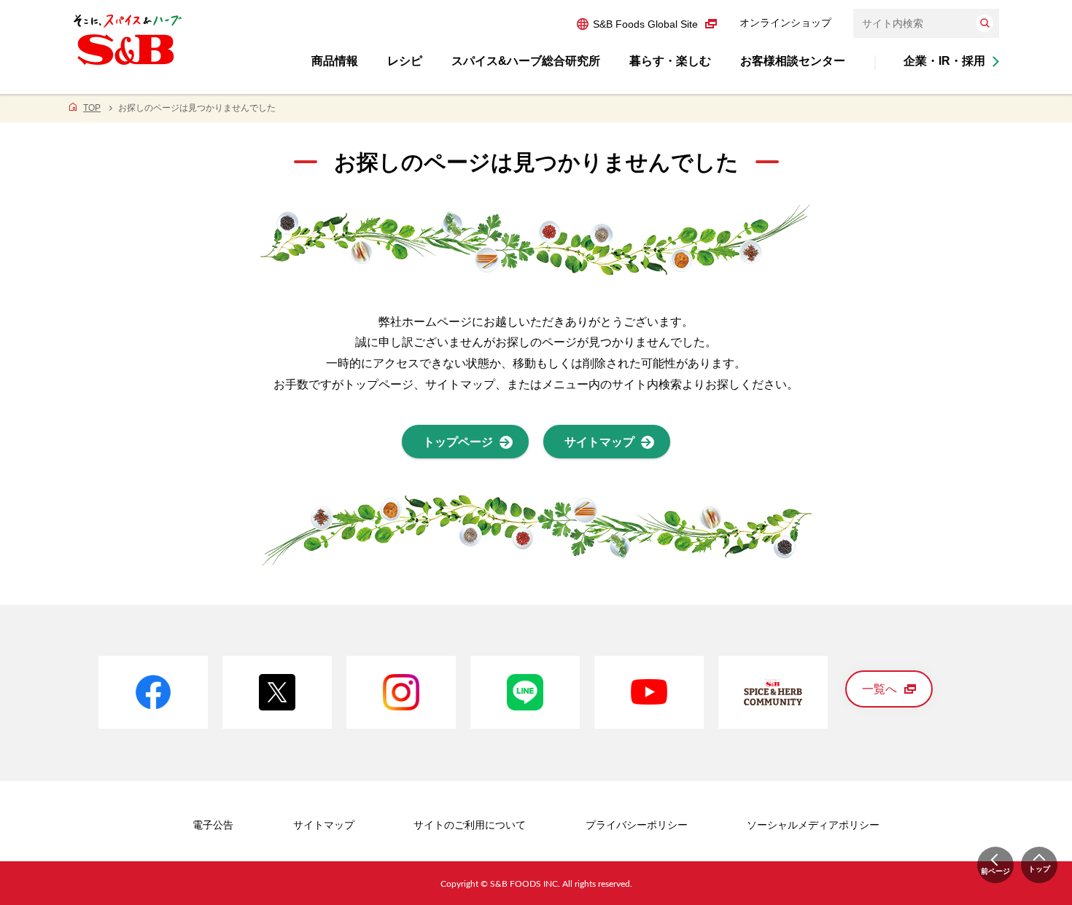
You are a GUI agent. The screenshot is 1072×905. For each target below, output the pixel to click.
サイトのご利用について (469, 825)
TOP (92, 108)
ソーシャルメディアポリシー (813, 825)
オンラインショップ (785, 22)
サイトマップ (323, 825)
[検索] (984, 23)
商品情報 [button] (334, 61)
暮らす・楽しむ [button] (670, 61)
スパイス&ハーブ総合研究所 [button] (525, 61)
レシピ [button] (404, 61)
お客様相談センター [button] (792, 61)
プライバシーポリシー (637, 825)
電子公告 (213, 825)
